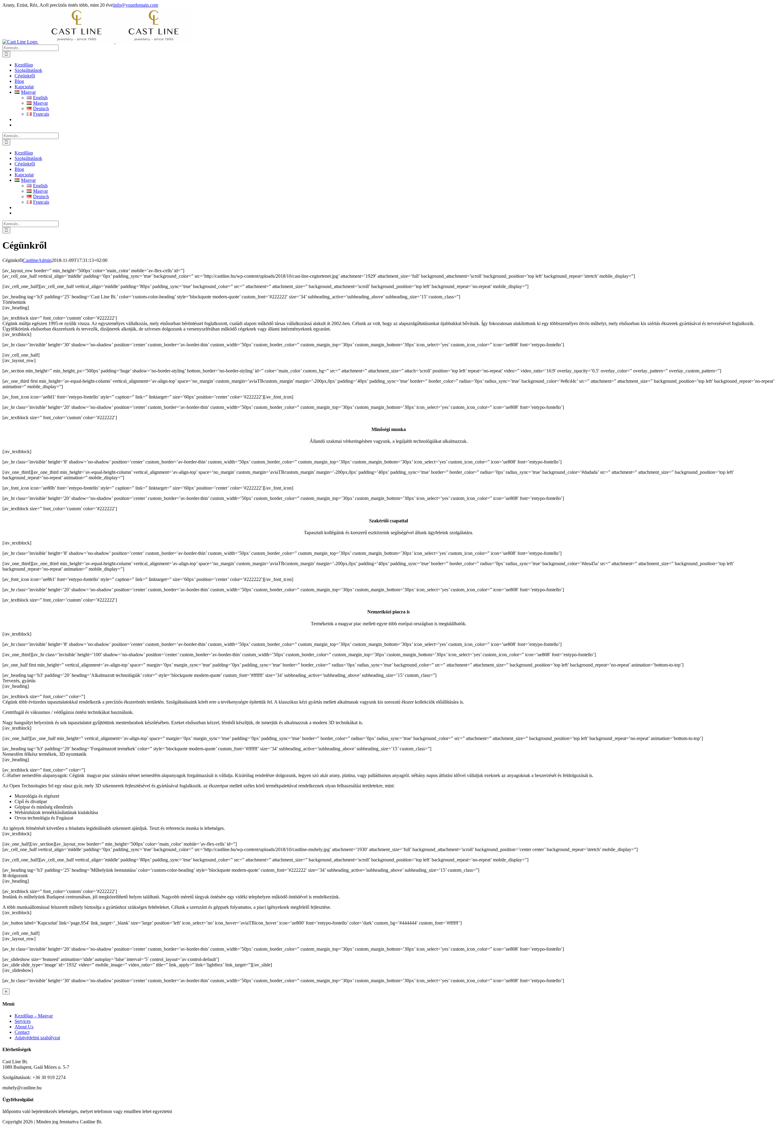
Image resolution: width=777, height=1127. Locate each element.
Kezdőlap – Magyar (34, 1015)
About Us (24, 1026)
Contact (22, 1032)
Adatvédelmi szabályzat (37, 1037)
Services (23, 1021)
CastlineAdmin (37, 260)
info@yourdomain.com (136, 5)
